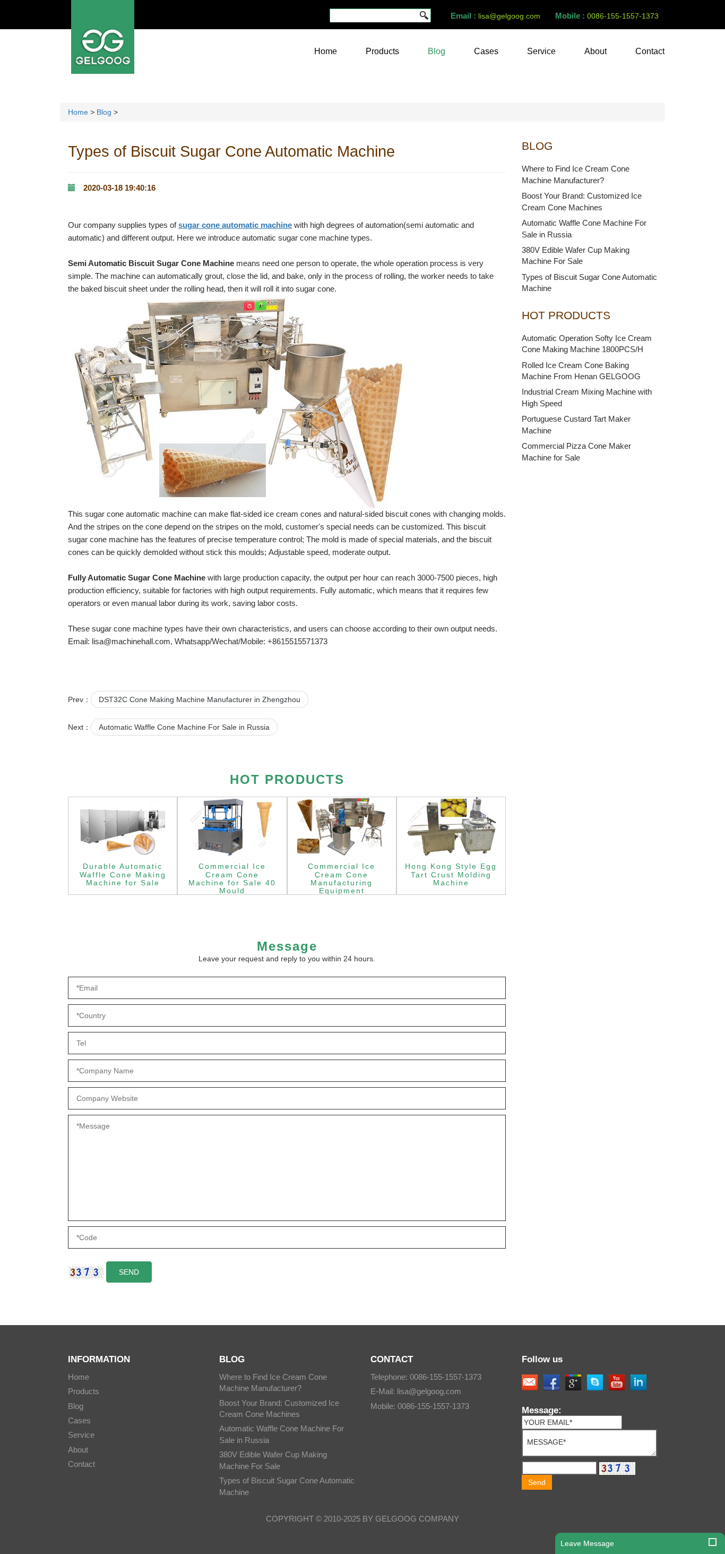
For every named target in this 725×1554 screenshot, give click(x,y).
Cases (486, 51)
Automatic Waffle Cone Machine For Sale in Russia (184, 727)
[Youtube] (617, 1382)
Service (541, 51)
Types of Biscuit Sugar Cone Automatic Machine (231, 151)
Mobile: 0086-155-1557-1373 (419, 1406)
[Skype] (595, 1382)
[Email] (530, 1382)
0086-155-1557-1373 (623, 16)
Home (325, 51)
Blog (436, 51)
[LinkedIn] (638, 1382)
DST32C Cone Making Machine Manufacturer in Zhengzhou (199, 699)
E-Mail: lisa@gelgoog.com (415, 1391)
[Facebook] (551, 1382)
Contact (649, 51)
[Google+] (573, 1382)
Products (382, 51)
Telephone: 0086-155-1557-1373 (425, 1376)
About (595, 51)
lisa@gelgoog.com (509, 16)
